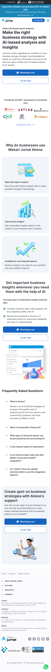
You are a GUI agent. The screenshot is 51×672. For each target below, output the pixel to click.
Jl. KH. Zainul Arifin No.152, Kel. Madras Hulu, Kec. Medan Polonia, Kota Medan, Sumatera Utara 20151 (24, 629)
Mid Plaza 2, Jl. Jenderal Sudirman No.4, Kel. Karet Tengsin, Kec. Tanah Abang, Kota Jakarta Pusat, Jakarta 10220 (23, 604)
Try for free (25, 81)
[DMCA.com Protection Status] (38, 650)
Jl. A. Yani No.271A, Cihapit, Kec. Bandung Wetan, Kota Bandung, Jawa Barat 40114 (23, 621)
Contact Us (38, 20)
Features (12, 574)
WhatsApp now (27, 72)
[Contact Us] (45, 666)
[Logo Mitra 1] (22, 2)
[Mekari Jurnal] (7, 20)
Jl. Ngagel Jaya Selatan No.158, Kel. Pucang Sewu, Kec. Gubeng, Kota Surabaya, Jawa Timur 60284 (23, 612)
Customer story (23, 124)
